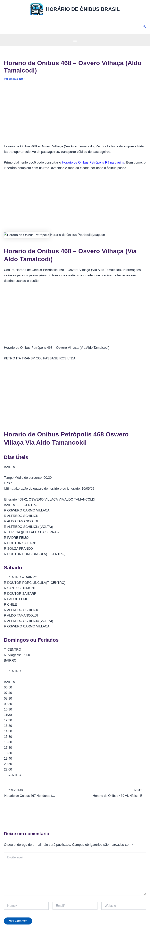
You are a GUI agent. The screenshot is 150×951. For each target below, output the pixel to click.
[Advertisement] (75, 115)
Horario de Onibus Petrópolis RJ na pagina (93, 162)
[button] (144, 26)
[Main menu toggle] (75, 40)
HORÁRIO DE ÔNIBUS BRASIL (83, 9)
